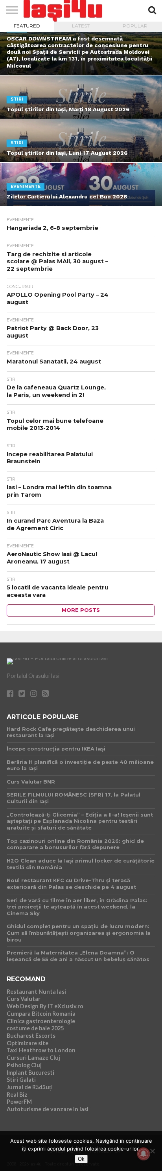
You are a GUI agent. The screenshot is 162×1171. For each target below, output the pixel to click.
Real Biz (17, 1094)
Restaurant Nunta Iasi (36, 991)
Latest (81, 26)
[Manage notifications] (143, 1153)
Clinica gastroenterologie (41, 1021)
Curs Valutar (23, 998)
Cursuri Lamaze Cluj (33, 1057)
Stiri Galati (21, 1079)
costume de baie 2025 (35, 1028)
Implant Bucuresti (30, 1072)
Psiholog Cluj (24, 1065)
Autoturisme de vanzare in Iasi (47, 1109)
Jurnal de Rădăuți (30, 1087)
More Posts (81, 610)
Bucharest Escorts (31, 1035)
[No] (152, 1151)
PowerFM (19, 1101)
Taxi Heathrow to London (41, 1050)
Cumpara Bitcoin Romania (41, 1013)
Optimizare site (27, 1043)
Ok (81, 1159)
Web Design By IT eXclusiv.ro (45, 1006)
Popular (135, 26)
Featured (27, 26)
